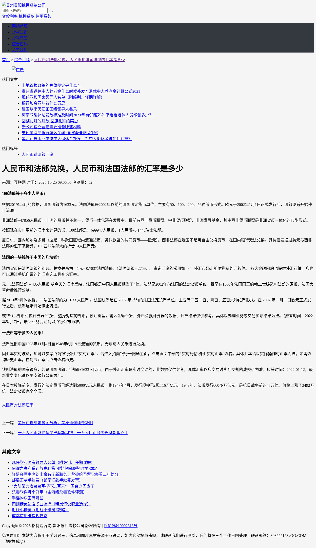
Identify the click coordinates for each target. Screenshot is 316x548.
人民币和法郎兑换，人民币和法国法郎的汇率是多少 (79, 60)
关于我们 (20, 50)
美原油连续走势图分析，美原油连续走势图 (55, 423)
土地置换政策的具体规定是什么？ (51, 85)
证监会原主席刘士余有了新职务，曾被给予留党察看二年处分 (65, 474)
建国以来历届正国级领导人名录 (49, 109)
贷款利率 (10, 16)
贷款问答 (20, 38)
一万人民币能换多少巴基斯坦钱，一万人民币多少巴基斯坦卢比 (73, 433)
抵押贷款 (27, 16)
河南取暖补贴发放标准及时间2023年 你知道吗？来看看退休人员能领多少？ (87, 115)
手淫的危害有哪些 (27, 498)
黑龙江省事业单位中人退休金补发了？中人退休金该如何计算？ (77, 139)
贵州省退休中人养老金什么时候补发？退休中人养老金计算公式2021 (81, 91)
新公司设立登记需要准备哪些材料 (51, 127)
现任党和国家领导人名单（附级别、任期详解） (63, 97)
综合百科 (20, 44)
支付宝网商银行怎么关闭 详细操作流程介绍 (60, 133)
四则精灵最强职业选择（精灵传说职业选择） (51, 504)
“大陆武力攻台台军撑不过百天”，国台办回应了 (53, 486)
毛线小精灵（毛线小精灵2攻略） (40, 510)
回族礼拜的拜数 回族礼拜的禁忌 (50, 121)
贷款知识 (20, 32)
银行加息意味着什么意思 (43, 103)
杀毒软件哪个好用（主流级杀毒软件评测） (49, 492)
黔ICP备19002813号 (121, 526)
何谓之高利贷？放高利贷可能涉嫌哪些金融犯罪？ (55, 468)
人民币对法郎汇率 (37, 154)
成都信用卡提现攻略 (29, 516)
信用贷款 (43, 16)
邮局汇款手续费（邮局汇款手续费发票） (47, 480)
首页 (6, 60)
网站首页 (20, 26)
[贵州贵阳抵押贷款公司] (23, 5)
